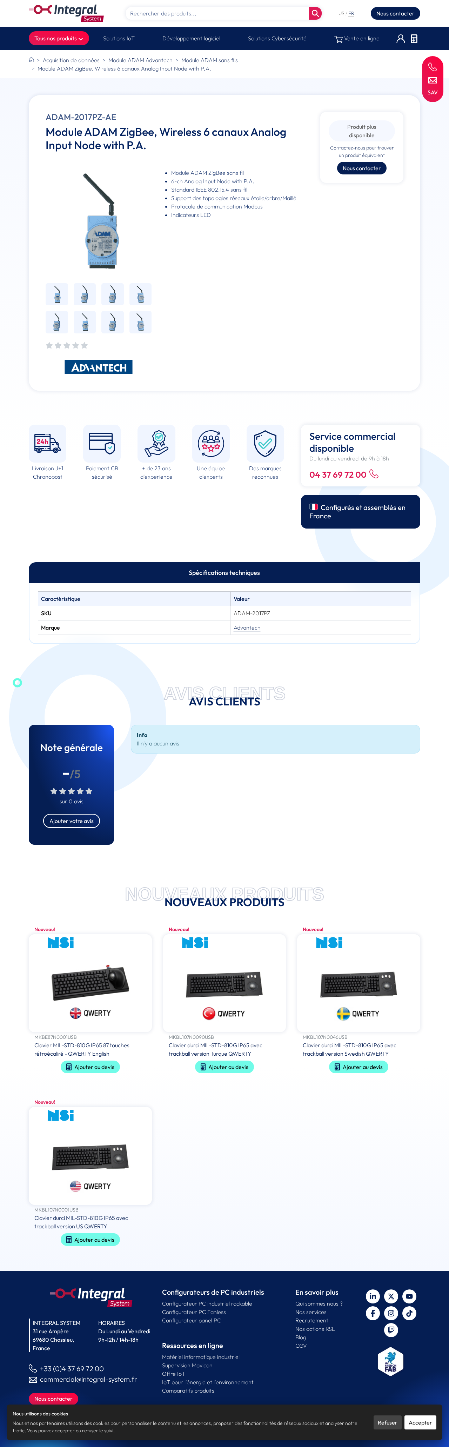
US (342, 13)
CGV (301, 1345)
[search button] (315, 13)
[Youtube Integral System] (409, 1296)
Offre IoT (173, 1373)
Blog (300, 1337)
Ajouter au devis (94, 1066)
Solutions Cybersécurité (277, 38)
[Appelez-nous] (432, 66)
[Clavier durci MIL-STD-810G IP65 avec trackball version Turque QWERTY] (224, 984)
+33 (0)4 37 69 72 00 (72, 1368)
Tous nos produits (56, 38)
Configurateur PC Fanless (194, 1311)
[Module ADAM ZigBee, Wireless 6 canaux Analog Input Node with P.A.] (99, 221)
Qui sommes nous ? (319, 1303)
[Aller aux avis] (67, 346)
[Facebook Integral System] (373, 1313)
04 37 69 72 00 (338, 474)
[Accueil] (31, 60)
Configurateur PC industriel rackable (207, 1303)
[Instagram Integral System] (391, 1313)
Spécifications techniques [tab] (224, 573)
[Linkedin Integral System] (373, 1296)
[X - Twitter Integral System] (391, 1296)
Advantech (247, 627)
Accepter (420, 1422)
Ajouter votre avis (71, 820)
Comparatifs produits (188, 1390)
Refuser (387, 1422)
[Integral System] (66, 13)
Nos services (311, 1311)
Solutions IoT (119, 38)
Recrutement (311, 1320)
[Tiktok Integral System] (409, 1313)
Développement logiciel (191, 38)
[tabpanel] (224, 613)
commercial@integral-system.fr (88, 1379)
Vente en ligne (361, 38)
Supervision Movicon (187, 1365)
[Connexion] (401, 38)
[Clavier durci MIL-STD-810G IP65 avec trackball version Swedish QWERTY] (358, 984)
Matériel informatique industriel (201, 1356)
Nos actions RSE (315, 1328)
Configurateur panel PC (191, 1320)
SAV (433, 92)
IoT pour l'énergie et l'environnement (208, 1382)
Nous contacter (395, 13)
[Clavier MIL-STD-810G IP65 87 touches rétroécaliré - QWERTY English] (90, 984)
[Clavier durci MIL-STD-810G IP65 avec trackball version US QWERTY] (90, 1156)
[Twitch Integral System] (391, 1330)
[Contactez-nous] (432, 79)
